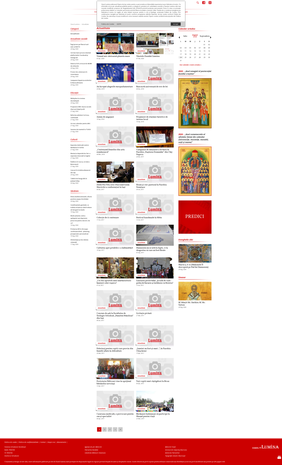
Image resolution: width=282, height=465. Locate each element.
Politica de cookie (10, 442)
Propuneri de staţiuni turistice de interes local (152, 118)
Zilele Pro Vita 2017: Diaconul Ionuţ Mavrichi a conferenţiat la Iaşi (113, 186)
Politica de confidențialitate (28, 442)
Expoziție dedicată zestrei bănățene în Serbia (79, 146)
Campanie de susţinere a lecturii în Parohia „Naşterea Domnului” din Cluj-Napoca (154, 152)
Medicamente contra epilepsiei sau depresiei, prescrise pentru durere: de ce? (80, 219)
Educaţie (74, 92)
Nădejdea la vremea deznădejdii (77, 99)
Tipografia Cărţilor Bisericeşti (175, 456)
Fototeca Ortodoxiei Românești (15, 447)
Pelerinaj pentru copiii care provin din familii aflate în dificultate (115, 349)
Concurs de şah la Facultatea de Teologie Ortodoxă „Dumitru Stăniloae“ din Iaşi (115, 316)
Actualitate (74, 34)
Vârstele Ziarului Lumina (148, 56)
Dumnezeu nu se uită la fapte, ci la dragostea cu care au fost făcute (152, 249)
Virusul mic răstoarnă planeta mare (113, 56)
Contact (43, 442)
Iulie (185, 36)
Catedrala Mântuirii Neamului (95, 453)
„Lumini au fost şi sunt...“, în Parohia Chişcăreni (153, 349)
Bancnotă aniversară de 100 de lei (152, 87)
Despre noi (51, 442)
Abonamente (61, 442)
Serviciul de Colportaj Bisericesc (176, 450)
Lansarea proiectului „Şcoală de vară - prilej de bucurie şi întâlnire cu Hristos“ (154, 282)
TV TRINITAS (8, 453)
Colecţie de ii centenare (108, 218)
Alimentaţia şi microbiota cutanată (79, 241)
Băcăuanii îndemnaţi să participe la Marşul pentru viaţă (153, 415)
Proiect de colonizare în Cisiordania (78, 73)
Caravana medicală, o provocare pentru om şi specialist (115, 415)
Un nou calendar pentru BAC (80, 123)
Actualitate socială (78, 38)
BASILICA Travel (170, 447)
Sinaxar (182, 277)
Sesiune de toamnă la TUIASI (80, 129)
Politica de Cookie (107, 24)
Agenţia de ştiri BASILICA (93, 447)
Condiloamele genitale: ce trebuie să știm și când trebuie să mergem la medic (81, 207)
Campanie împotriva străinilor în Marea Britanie (81, 81)
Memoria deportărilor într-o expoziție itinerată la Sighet (80, 154)
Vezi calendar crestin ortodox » (190, 65)
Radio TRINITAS (9, 450)
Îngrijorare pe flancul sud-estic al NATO (79, 45)
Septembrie (205, 36)
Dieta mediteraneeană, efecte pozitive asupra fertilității (81, 198)
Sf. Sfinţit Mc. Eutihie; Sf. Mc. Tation (191, 303)
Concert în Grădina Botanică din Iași (80, 171)
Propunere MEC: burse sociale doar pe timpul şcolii (80, 108)
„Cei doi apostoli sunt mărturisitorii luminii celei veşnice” (114, 282)
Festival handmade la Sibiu (149, 218)
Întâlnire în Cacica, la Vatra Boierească (79, 163)
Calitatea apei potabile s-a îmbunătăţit (115, 248)
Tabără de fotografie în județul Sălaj (78, 180)
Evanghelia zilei (185, 239)
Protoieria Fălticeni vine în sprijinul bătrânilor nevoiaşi (114, 382)
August (195, 36)
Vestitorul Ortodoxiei (11, 456)
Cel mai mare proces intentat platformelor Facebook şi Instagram (80, 55)
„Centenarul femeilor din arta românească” (111, 151)
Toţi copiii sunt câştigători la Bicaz (152, 381)
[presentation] (179, 36)
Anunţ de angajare (105, 117)
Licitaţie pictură (143, 313)
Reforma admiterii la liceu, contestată (79, 116)
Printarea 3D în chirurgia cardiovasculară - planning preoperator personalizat (79, 231)
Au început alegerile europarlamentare (115, 87)
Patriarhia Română (91, 450)
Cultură (73, 139)
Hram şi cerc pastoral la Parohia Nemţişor (151, 186)
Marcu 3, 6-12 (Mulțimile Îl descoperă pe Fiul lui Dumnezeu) (193, 266)
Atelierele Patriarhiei (172, 453)
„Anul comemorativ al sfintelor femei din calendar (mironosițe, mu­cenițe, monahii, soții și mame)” (193, 138)
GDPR (119, 24)
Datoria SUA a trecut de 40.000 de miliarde (81, 65)
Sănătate (74, 191)
